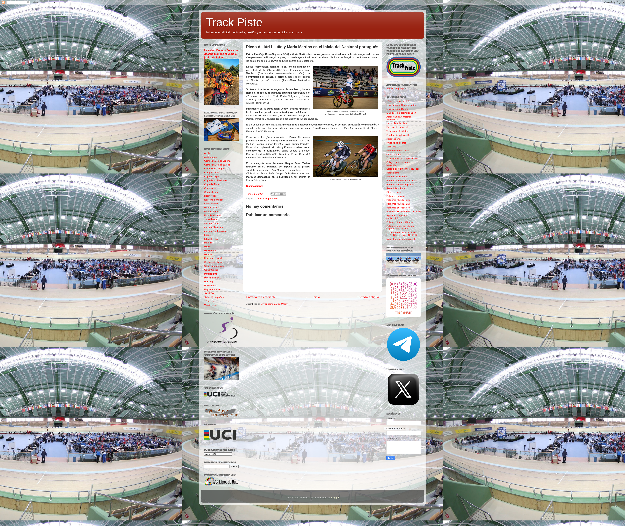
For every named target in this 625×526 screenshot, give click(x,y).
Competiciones (212, 172)
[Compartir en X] (278, 194)
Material (208, 243)
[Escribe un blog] (275, 194)
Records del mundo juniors (400, 184)
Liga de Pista (211, 239)
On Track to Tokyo (213, 262)
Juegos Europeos (213, 223)
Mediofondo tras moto (397, 150)
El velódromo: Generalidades (401, 105)
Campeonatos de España (217, 161)
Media (207, 246)
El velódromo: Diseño (397, 109)
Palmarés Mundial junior (398, 204)
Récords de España (396, 176)
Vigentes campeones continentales (397, 216)
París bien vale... (213, 278)
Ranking (208, 281)
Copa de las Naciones (215, 180)
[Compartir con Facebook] (281, 194)
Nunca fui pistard (213, 258)
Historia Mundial (212, 215)
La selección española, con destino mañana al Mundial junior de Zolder (221, 54)
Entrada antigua (368, 297)
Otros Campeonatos (267, 198)
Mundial (208, 254)
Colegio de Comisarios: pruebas (402, 169)
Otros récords (393, 192)
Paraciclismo (210, 274)
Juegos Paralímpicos (215, 231)
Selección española (214, 297)
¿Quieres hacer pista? (397, 101)
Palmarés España (395, 196)
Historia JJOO (211, 207)
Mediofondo (210, 250)
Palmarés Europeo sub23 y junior (403, 211)
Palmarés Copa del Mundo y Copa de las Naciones (401, 227)
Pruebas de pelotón (396, 143)
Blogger (335, 497)
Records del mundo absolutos (401, 180)
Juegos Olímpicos (213, 227)
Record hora (210, 285)
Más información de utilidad (400, 239)
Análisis (208, 153)
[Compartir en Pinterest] (284, 194)
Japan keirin (210, 219)
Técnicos (209, 301)
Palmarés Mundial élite (398, 200)
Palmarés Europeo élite (398, 208)
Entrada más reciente (261, 297)
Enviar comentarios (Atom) (274, 304)
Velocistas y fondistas (397, 131)
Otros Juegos (211, 270)
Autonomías (210, 157)
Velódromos (210, 305)
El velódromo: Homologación (401, 113)
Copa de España (213, 176)
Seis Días (209, 293)
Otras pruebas (393, 154)
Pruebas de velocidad (397, 135)
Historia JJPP (211, 211)
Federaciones (211, 203)
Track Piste (234, 22)
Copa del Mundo (212, 184)
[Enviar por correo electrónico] (272, 194)
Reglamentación (212, 289)
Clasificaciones (254, 186)
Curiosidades (211, 192)
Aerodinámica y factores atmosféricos (398, 118)
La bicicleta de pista (396, 123)
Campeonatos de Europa (217, 165)
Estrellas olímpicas (213, 200)
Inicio (316, 297)
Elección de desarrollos (398, 127)
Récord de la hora (395, 188)
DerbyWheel (210, 196)
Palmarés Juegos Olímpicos (400, 222)
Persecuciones (394, 139)
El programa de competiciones (402, 158)
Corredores (210, 188)
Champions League (214, 168)
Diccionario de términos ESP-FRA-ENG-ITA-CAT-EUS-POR (401, 233)
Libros (207, 235)
